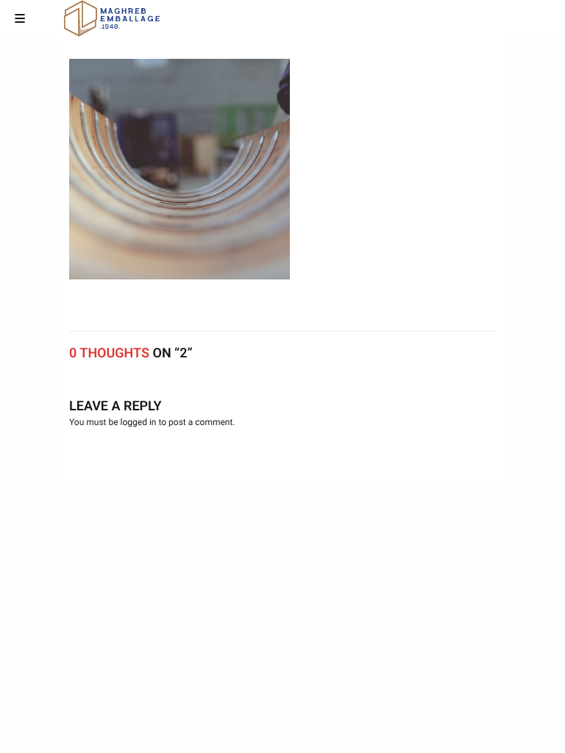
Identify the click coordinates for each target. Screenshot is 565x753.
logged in (139, 422)
